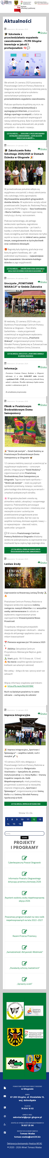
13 (40, 819)
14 (8, 823)
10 (22, 819)
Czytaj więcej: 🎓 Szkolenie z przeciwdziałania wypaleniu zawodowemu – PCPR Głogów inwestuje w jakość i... (25, 135)
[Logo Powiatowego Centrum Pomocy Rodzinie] (24, 3)
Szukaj (24, 837)
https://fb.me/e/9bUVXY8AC (21, 686)
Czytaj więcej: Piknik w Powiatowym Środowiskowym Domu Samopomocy (26, 550)
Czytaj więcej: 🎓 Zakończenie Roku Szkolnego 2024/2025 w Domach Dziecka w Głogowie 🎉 (26, 269)
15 (14, 823)
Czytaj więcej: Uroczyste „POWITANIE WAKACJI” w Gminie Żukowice (25, 354)
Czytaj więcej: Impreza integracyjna (25, 804)
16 (20, 823)
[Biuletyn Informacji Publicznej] (24, 9)
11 (28, 819)
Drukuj (43, 32)
